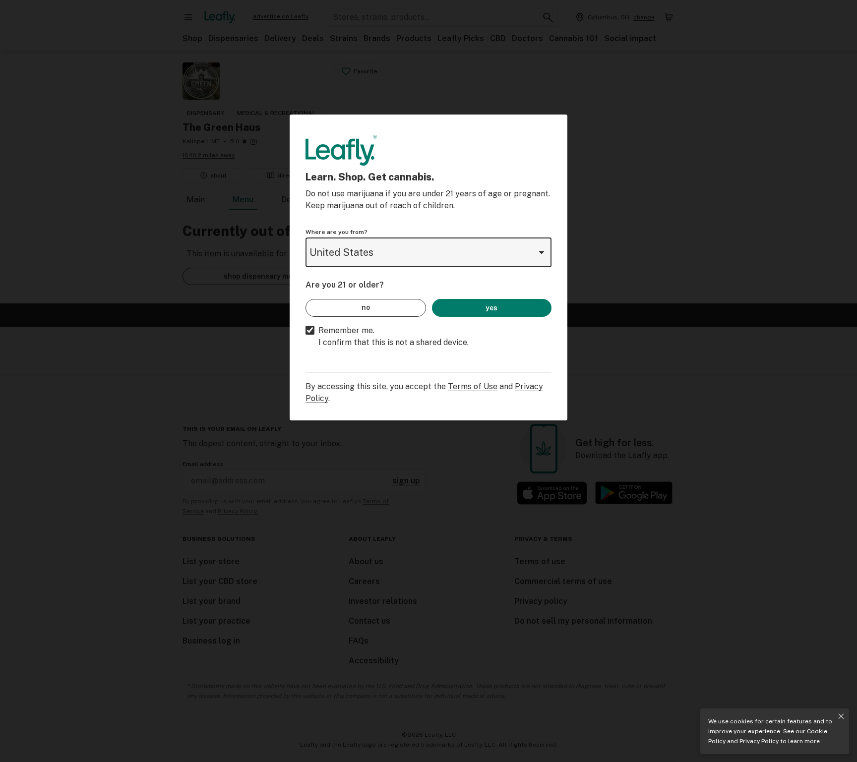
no (366, 307)
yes (491, 308)
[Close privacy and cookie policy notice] (841, 716)
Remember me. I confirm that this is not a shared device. (393, 336)
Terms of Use (472, 386)
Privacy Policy (759, 741)
